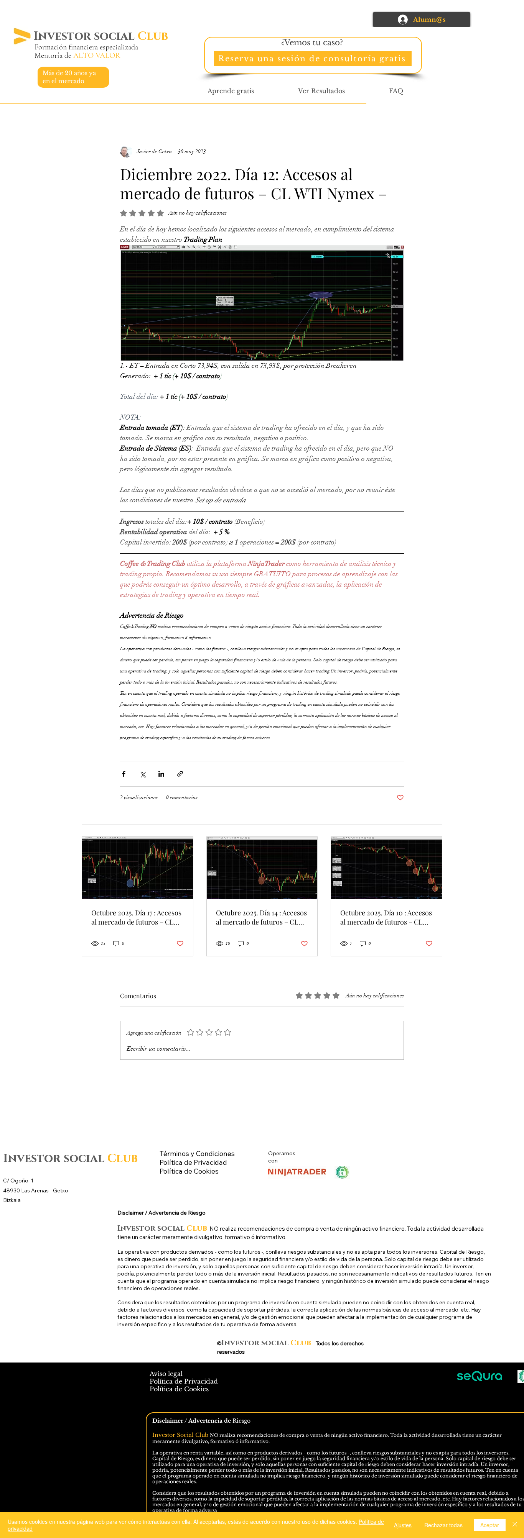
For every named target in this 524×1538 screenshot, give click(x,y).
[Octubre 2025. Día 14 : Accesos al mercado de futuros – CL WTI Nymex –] (262, 868)
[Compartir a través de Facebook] (123, 773)
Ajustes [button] (403, 1525)
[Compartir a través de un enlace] (180, 773)
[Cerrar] (514, 1525)
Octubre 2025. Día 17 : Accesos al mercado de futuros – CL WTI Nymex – (136, 917)
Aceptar (489, 1525)
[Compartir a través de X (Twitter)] (142, 773)
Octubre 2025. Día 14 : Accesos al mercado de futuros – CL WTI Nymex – (261, 917)
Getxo (61, 1190)
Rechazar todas (443, 1525)
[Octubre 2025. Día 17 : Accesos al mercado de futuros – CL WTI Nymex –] (137, 868)
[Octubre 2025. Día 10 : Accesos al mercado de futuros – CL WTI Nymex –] (386, 868)
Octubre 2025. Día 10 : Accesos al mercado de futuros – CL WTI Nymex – (386, 917)
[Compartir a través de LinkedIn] (161, 773)
